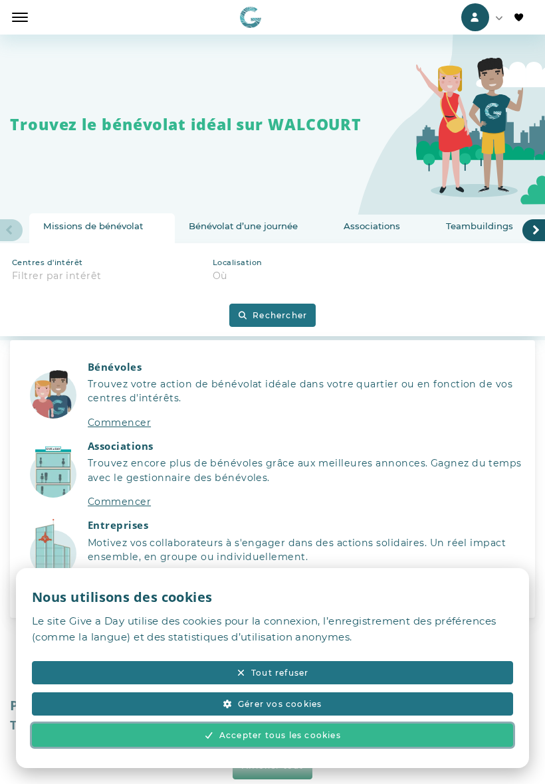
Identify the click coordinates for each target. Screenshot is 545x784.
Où (220, 276)
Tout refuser (279, 673)
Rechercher (280, 315)
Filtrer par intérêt (57, 276)
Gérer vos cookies (280, 704)
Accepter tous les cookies (280, 735)
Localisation (237, 262)
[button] (272, 400)
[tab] (102, 228)
